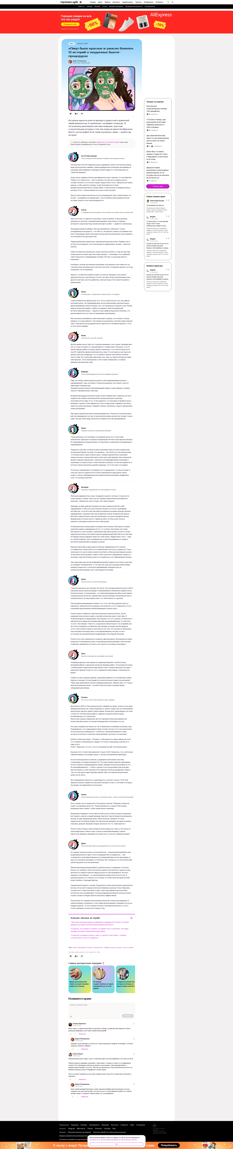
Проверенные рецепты (134, 6)
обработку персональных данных (125, 1140)
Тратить (138, 2)
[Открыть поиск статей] (168, 2)
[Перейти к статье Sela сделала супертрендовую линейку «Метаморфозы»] (157, 110)
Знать (100, 2)
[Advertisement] (157, 68)
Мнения (97, 6)
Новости (81, 6)
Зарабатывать (127, 2)
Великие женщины (116, 6)
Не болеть (159, 2)
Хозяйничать (149, 2)
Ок (116, 1144)
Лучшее (93, 2)
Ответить (82, 1034)
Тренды (89, 6)
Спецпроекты (150, 6)
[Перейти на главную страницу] (69, 2)
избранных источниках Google (107, 142)
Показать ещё (158, 186)
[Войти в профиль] (172, 2)
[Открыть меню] (134, 1024)
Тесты (104, 6)
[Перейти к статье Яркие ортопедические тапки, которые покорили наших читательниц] (79, 979)
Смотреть (116, 2)
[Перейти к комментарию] (157, 206)
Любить (107, 2)
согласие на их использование (100, 1140)
